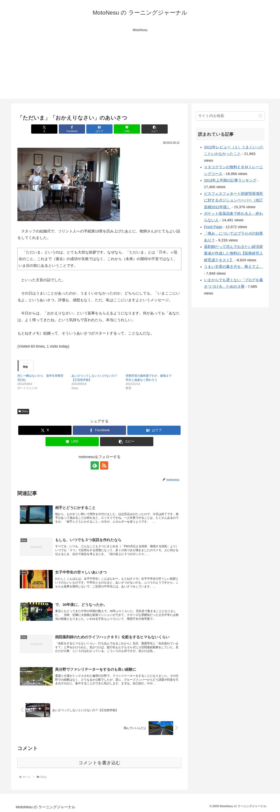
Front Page (213, 227)
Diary (25, 411)
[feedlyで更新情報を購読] (95, 465)
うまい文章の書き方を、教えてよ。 (233, 267)
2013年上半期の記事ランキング (230, 180)
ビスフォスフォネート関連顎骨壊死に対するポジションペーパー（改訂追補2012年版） (233, 200)
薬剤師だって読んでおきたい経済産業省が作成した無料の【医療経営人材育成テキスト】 (233, 253)
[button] (154, 129)
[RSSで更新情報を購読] (104, 465)
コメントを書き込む (100, 762)
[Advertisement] (140, 70)
